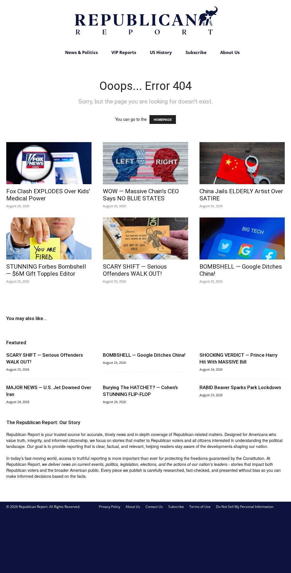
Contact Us (154, 506)
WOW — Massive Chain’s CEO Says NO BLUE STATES (141, 195)
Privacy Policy (109, 506)
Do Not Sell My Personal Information (244, 506)
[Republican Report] (145, 22)
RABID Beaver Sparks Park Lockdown (240, 387)
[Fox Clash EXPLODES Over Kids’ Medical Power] (49, 163)
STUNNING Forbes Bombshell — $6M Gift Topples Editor (46, 270)
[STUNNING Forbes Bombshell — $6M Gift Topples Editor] (49, 238)
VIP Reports (123, 52)
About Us (230, 52)
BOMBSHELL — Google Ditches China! (144, 355)
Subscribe (196, 52)
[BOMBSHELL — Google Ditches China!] (242, 238)
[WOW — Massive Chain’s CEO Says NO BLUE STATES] (145, 163)
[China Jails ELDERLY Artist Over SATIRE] (242, 163)
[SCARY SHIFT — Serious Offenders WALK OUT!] (145, 238)
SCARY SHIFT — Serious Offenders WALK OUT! (135, 270)
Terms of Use (200, 506)
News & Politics (81, 52)
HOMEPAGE (163, 119)
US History (161, 52)
